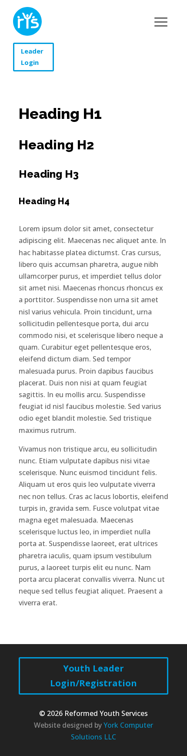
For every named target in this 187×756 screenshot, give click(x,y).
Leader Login (32, 57)
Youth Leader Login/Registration (93, 675)
